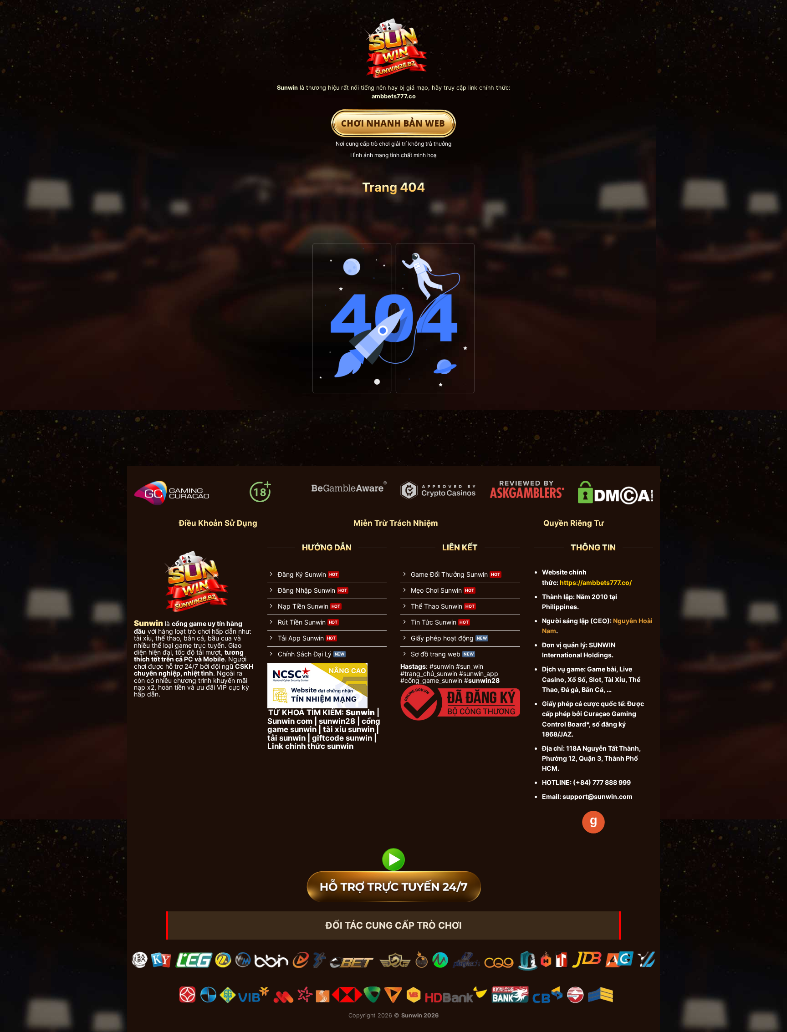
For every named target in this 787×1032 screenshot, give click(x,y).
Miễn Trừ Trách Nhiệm (395, 523)
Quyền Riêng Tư (573, 523)
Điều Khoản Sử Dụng (218, 523)
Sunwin (411, 1015)
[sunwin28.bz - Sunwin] (394, 44)
